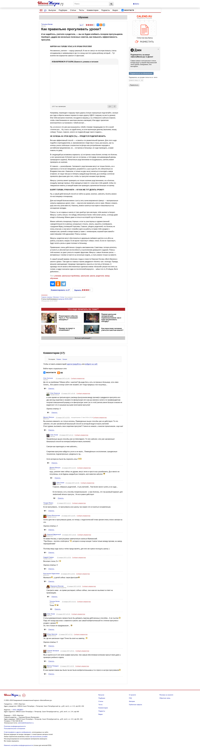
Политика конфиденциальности (15, 726)
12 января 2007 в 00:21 (67, 651)
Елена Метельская (53, 515)
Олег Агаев (54, 435)
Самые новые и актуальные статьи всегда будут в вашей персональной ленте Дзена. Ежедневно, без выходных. (144, 63)
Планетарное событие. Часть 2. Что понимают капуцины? (68, 317)
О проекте (132, 695)
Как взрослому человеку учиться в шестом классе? (112, 329)
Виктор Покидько (53, 666)
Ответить (51, 388)
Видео (115, 10)
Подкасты (105, 10)
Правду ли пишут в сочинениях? (67, 329)
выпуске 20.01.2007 (65, 299)
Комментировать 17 (60, 290)
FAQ (130, 698)
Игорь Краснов (52, 634)
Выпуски (52, 10)
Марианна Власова (57, 586)
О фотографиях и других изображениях (17, 732)
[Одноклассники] (101, 25)
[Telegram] (103, 25)
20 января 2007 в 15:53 (64, 557)
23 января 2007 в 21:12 (66, 435)
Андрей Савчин (48, 557)
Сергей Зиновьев (53, 650)
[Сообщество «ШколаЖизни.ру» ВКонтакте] (128, 10)
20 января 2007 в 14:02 (68, 574)
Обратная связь (164, 698)
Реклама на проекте (166, 695)
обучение (54, 278)
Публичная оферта (135, 704)
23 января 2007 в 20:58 (63, 417)
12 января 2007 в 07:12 (66, 634)
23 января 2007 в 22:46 (73, 483)
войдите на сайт (91, 364)
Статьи (73, 10)
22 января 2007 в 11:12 (64, 503)
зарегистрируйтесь (74, 364)
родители (100, 276)
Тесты (81, 10)
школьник (85, 276)
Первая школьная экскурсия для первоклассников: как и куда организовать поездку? (111, 317)
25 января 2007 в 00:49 (68, 393)
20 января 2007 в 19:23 (69, 534)
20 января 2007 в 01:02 (63, 614)
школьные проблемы (71, 276)
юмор (107, 276)
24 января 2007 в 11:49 (63, 378)
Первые (58, 359)
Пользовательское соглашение (14, 728)
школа (92, 276)
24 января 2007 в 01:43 (69, 601)
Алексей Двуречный (54, 534)
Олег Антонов (48, 378)
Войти (136, 4)
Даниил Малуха (48, 417)
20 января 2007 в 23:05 (69, 515)
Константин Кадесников (51, 573)
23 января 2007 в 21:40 (69, 468)
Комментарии (92, 10)
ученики (57, 276)
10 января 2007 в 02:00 (67, 666)
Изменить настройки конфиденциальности (18, 745)
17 (82, 25)
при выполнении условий (38, 736)
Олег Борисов (55, 393)
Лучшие (64, 359)
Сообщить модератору (77, 378)
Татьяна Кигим (55, 601)
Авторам (132, 701)
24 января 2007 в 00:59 (74, 586)
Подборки (63, 10)
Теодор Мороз (48, 503)
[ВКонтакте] (98, 25)
